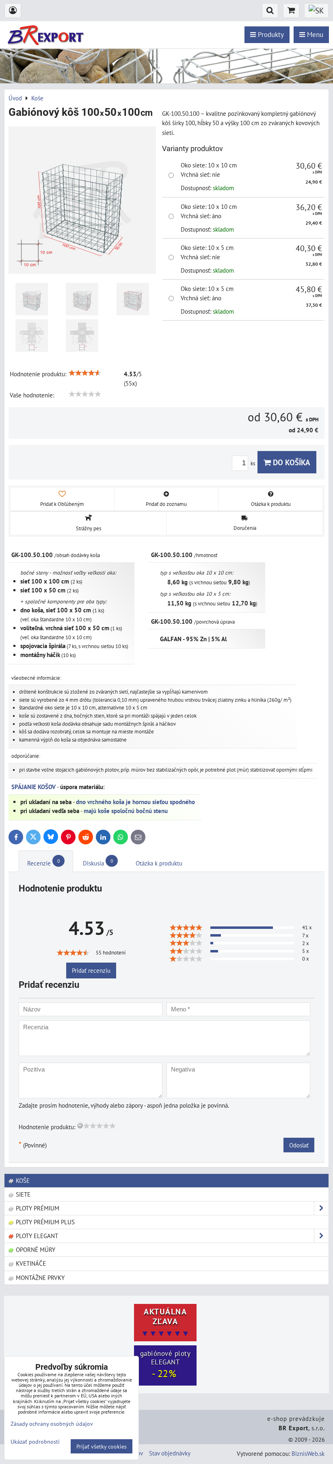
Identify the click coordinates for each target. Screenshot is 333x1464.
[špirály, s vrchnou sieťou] (133, 299)
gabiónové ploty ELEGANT (165, 1364)
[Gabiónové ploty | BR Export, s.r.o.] (166, 81)
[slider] (85, 373)
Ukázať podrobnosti (35, 1441)
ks (253, 463)
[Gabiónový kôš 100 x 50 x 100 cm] (82, 201)
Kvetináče (30, 1263)
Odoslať (299, 1145)
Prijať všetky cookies (101, 1446)
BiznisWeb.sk (308, 1453)
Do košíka (290, 462)
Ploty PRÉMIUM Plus (44, 1222)
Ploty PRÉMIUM (36, 1208)
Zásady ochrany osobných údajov (52, 1423)
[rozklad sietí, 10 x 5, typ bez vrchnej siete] (82, 335)
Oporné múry (34, 1249)
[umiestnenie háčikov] (32, 299)
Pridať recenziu (91, 970)
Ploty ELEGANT (36, 1236)
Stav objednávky (169, 1453)
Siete (22, 1194)
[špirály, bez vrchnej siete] (82, 299)
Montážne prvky (39, 1277)
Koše (22, 1180)
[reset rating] (80, 1125)
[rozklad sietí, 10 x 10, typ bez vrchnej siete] (32, 335)
